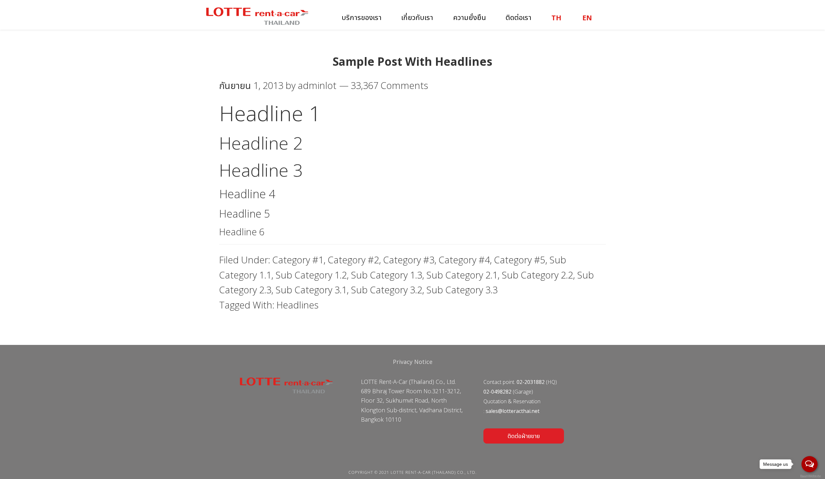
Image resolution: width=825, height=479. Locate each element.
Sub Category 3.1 (311, 289)
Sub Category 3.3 (462, 289)
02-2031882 (531, 382)
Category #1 (298, 259)
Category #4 (464, 259)
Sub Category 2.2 (537, 275)
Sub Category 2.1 (462, 275)
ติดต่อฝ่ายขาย (524, 436)
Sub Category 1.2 (311, 275)
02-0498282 (497, 391)
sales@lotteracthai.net (512, 411)
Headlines (297, 304)
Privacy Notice (412, 362)
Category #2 (353, 259)
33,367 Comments (389, 85)
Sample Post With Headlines (412, 61)
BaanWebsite (810, 476)
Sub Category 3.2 (386, 289)
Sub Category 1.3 (386, 275)
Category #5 (519, 259)
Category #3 (408, 259)
